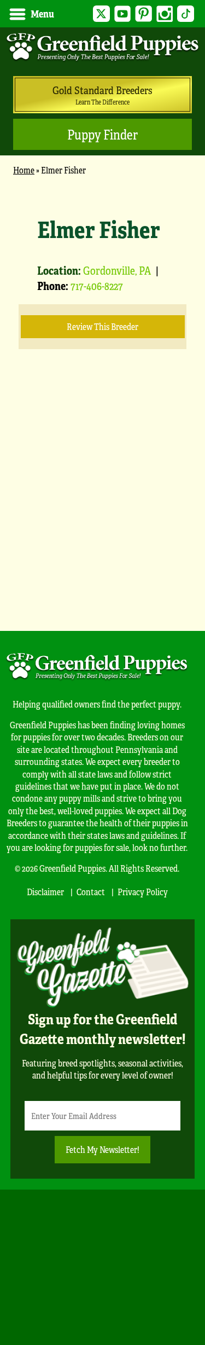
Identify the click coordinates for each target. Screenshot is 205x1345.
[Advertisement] (102, 506)
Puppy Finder (102, 134)
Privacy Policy (143, 891)
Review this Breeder (102, 326)
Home (23, 170)
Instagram (164, 13)
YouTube (122, 13)
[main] (102, 397)
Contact (91, 891)
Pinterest (143, 13)
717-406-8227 (97, 285)
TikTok (185, 13)
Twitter (101, 13)
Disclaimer (45, 891)
